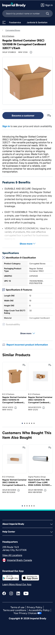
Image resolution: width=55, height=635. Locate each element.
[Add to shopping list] (24, 365)
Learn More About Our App (16, 584)
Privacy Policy (34, 607)
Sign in (6, 126)
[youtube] (25, 593)
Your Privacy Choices (25, 613)
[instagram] (11, 593)
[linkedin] (18, 593)
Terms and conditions (14, 610)
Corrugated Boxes (12, 30)
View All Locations (12, 555)
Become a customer (23, 115)
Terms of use (17, 607)
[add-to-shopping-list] (49, 115)
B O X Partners (8, 36)
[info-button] (31, 52)
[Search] (47, 13)
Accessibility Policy (39, 610)
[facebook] (4, 593)
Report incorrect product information (27, 344)
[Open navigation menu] (4, 22)
